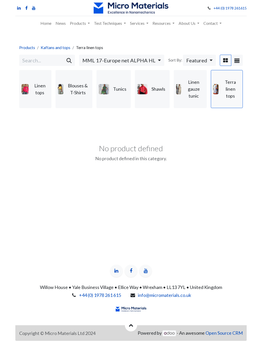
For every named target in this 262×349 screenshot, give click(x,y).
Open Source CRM (224, 333)
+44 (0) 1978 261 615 (100, 295)
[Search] (69, 60)
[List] (237, 60)
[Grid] (225, 60)
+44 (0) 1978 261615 (230, 8)
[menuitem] (45, 23)
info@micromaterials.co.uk (164, 295)
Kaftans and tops (55, 47)
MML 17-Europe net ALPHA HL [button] (119, 60)
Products (27, 47)
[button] (199, 60)
